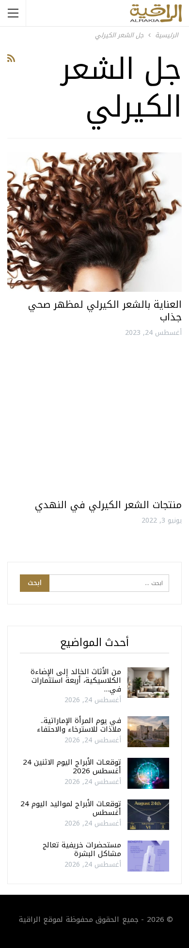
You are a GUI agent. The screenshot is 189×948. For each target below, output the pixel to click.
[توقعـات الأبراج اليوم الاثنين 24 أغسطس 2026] (148, 773)
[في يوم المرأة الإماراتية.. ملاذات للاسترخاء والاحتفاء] (148, 731)
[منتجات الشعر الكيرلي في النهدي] (94, 422)
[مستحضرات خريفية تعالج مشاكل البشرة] (148, 856)
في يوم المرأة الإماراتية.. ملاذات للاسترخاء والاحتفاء (79, 725)
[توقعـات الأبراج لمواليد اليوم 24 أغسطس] (148, 814)
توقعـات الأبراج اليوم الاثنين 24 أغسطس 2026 (72, 766)
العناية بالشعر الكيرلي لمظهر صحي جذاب (105, 310)
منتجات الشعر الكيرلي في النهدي (108, 505)
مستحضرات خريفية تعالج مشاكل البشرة (82, 849)
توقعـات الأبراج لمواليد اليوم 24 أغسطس (70, 808)
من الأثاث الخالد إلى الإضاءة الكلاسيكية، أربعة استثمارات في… (76, 680)
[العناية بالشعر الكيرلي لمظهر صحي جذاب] (94, 222)
